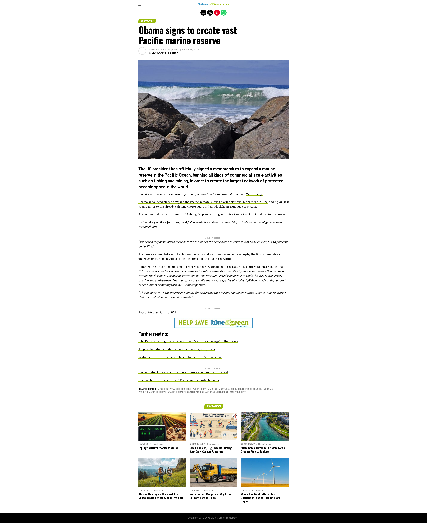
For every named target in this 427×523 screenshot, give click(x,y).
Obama (269, 389)
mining (213, 389)
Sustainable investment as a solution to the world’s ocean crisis (180, 357)
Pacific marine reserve (153, 392)
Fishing (163, 389)
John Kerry (200, 389)
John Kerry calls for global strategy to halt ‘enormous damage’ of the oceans (188, 341)
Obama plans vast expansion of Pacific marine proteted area (178, 380)
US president (238, 392)
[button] (140, 4)
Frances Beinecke (181, 389)
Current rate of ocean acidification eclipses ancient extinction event (183, 372)
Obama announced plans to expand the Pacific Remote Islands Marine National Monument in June (203, 202)
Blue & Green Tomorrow (165, 52)
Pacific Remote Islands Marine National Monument (198, 392)
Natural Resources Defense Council (241, 389)
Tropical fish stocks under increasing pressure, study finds (176, 349)
